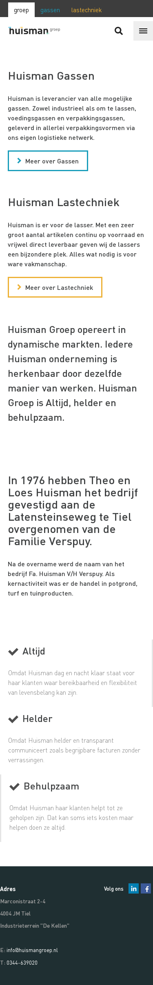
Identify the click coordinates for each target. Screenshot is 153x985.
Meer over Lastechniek (59, 287)
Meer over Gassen (52, 161)
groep (21, 10)
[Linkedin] (134, 888)
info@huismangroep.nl (32, 949)
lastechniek (86, 10)
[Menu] (143, 31)
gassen (50, 10)
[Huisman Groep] (39, 31)
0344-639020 (22, 962)
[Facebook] (146, 888)
